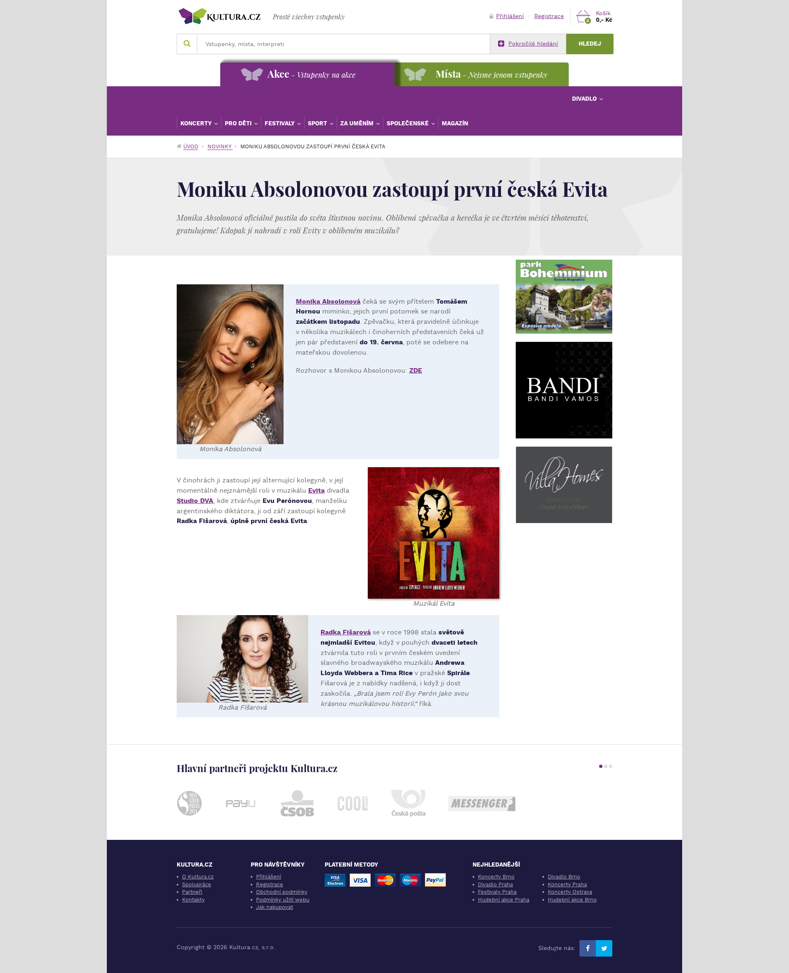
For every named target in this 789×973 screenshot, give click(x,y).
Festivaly (280, 123)
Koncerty (196, 123)
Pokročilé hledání (533, 43)
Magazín (455, 123)
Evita (316, 490)
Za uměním (357, 123)
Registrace (549, 16)
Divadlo (585, 98)
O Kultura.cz (198, 877)
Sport (318, 123)
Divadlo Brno (564, 877)
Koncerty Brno (496, 877)
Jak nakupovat (274, 907)
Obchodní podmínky (281, 892)
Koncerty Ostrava (570, 892)
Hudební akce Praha (503, 900)
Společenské (408, 123)
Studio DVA (195, 501)
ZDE (415, 370)
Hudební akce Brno (572, 900)
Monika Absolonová (328, 301)
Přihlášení (510, 16)
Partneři (192, 892)
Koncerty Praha (567, 884)
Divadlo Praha (495, 884)
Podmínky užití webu (282, 900)
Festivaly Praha (497, 892)
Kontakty (193, 900)
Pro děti (239, 123)
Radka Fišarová (346, 632)
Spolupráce (196, 884)
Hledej (590, 43)
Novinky (220, 146)
